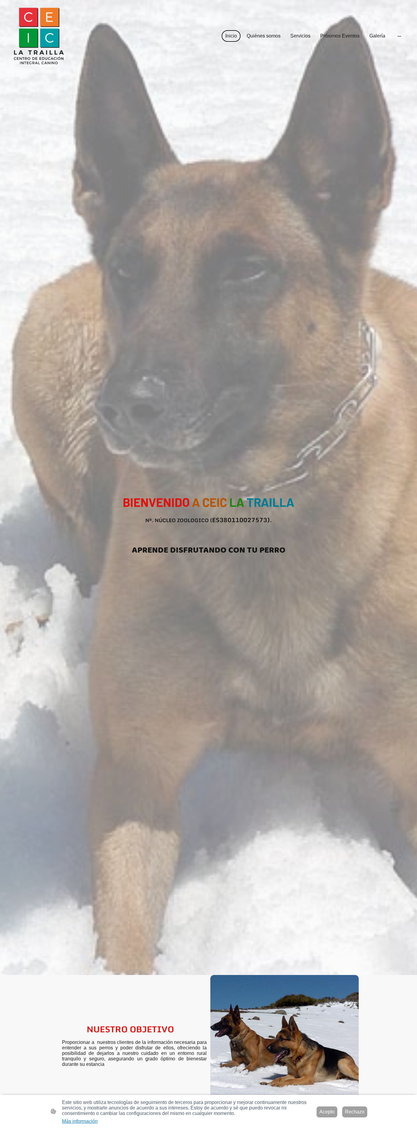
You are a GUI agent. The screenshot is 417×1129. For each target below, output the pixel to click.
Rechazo (354, 1111)
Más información (80, 1121)
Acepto (327, 1111)
